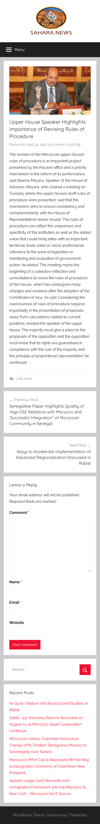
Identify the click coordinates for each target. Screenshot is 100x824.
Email (15, 602)
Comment (19, 512)
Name (15, 582)
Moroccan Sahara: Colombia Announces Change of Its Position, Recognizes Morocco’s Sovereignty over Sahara (48, 745)
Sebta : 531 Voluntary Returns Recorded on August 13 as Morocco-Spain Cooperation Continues (46, 724)
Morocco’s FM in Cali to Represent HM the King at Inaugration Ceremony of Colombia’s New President (49, 766)
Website (16, 622)
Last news (24, 378)
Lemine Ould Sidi (66, 145)
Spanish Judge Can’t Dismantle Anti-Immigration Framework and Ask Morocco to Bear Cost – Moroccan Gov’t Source (47, 787)
